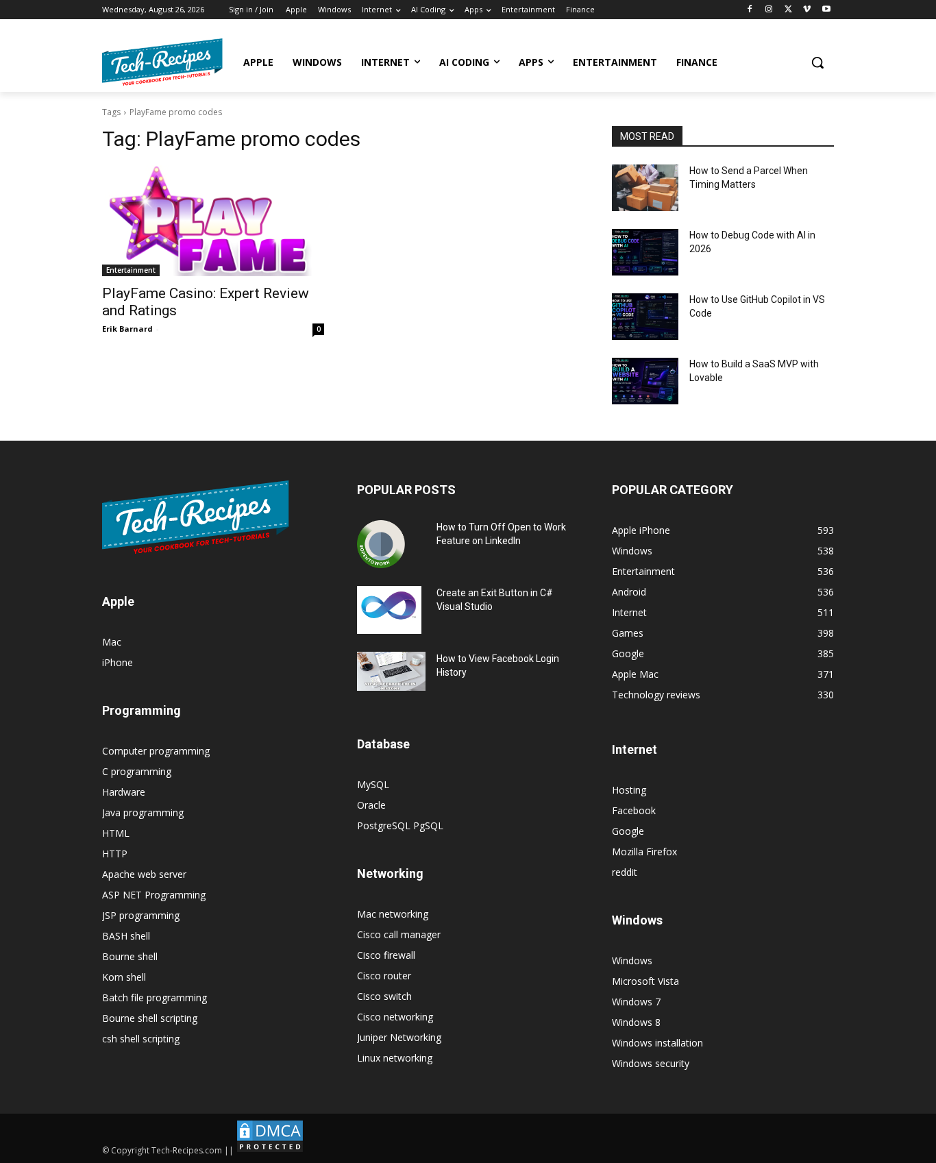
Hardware (123, 791)
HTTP (114, 853)
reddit (624, 872)
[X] (788, 10)
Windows (632, 960)
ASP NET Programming (154, 894)
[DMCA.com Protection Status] (270, 1150)
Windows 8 (636, 1022)
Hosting (629, 789)
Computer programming (156, 750)
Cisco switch (384, 996)
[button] (817, 62)
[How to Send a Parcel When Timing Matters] (645, 187)
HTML (116, 833)
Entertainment (131, 270)
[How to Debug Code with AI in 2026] (645, 252)
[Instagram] (769, 10)
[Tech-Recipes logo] (162, 62)
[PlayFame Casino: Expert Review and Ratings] (213, 220)
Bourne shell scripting (149, 1018)
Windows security (650, 1063)
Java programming (143, 812)
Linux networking (394, 1057)
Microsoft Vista (645, 981)
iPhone (117, 662)
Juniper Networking (399, 1037)
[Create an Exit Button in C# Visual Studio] (389, 610)
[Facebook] (750, 10)
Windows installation (657, 1042)
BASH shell (126, 935)
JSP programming (141, 915)
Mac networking (392, 913)
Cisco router (384, 975)
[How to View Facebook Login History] (391, 671)
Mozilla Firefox (644, 851)
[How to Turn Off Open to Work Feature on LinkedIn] (381, 544)
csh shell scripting (141, 1038)
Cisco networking (395, 1016)
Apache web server (144, 874)
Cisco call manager (399, 934)
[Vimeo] (807, 10)
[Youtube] (826, 10)
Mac (111, 641)
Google (628, 830)
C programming (136, 771)
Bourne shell (130, 956)
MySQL (373, 784)
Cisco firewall (386, 955)
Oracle (371, 804)
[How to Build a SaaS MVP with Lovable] (645, 381)
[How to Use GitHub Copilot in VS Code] (645, 316)
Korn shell (124, 976)
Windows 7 (636, 1001)
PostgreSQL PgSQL (400, 825)
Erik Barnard (127, 328)
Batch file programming (154, 997)
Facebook (634, 810)
